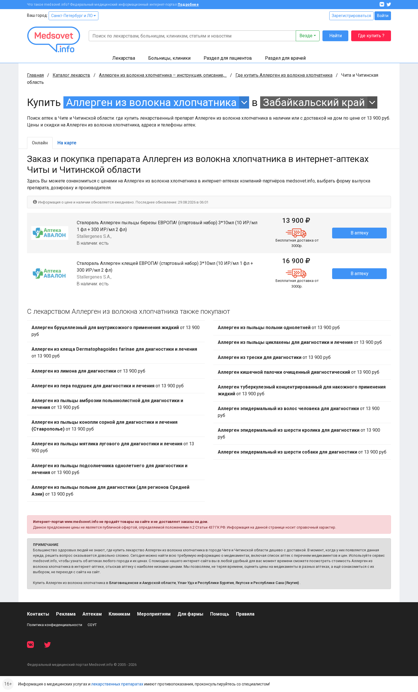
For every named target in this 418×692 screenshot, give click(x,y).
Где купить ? (371, 35)
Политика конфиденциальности (54, 625)
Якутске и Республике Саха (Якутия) (267, 583)
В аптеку (360, 233)
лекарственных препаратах (117, 684)
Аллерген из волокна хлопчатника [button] (151, 102)
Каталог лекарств (71, 75)
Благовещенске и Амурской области (142, 583)
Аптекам (92, 614)
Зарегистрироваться (351, 15)
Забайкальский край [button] (314, 102)
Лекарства (123, 58)
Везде (306, 35)
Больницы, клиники (169, 58)
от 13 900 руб (116, 331)
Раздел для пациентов (228, 58)
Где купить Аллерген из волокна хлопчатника (283, 75)
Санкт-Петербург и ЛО (72, 15)
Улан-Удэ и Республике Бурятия (205, 583)
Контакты (38, 614)
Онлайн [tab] (40, 143)
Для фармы (190, 614)
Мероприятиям (154, 614)
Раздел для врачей (285, 58)
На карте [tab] (66, 143)
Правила (245, 614)
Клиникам (119, 614)
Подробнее (188, 5)
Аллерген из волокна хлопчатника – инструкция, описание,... (163, 75)
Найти (335, 35)
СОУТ (92, 625)
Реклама (66, 614)
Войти (382, 15)
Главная (35, 75)
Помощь (219, 614)
